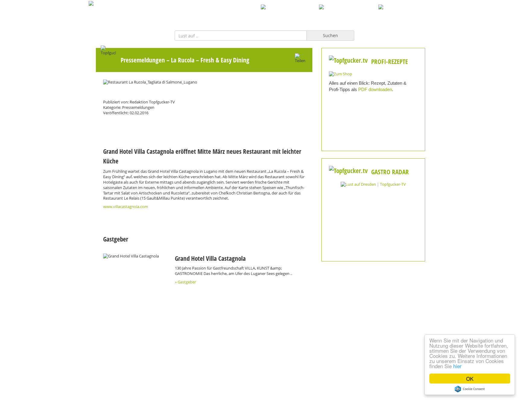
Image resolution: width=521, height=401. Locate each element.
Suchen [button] (330, 35)
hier (457, 366)
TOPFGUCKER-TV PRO (290, 14)
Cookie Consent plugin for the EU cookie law (470, 389)
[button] (134, 256)
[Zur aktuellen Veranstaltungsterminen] (373, 184)
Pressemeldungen (143, 59)
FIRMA (251, 14)
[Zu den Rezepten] (340, 73)
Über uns (260, 367)
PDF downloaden (375, 89)
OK (469, 378)
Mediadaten (143, 367)
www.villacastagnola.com (125, 206)
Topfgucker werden (201, 367)
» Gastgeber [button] (185, 282)
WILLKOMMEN (220, 14)
